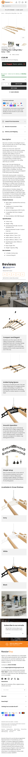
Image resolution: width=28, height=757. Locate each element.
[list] (14, 27)
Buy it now (14, 88)
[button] (22, 2)
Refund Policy (17, 729)
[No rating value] (5, 55)
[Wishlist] (19, 2)
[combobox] (14, 6)
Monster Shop (4, 48)
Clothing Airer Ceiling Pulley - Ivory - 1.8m (13, 13)
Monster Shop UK (8, 727)
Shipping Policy (10, 729)
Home (2, 13)
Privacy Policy (23, 729)
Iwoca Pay (11, 731)
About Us (3, 729)
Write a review (15, 54)
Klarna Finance (13, 730)
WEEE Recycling (4, 731)
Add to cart (18, 84)
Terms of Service (4, 730)
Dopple (18, 730)
